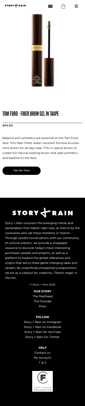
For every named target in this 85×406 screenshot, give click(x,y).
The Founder (42, 301)
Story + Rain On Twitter (42, 337)
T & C (42, 362)
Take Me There (21, 170)
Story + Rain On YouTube (42, 332)
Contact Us (42, 352)
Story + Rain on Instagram (42, 322)
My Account (42, 357)
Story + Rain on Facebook (42, 327)
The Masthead (43, 296)
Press (42, 306)
